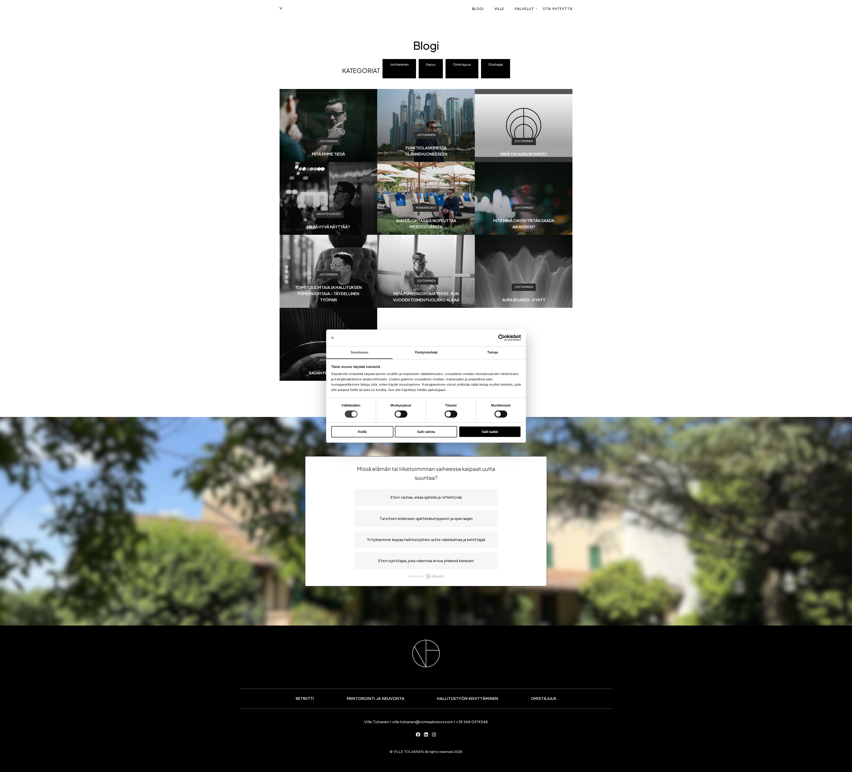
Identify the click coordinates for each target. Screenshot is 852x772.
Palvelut (524, 9)
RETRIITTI (305, 698)
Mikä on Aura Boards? (523, 153)
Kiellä (362, 432)
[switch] (401, 414)
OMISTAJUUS (543, 698)
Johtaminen (399, 64)
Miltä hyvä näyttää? (328, 226)
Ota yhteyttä (557, 9)
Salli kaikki (490, 432)
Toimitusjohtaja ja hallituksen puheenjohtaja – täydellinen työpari (328, 293)
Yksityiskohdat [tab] (426, 352)
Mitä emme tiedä (328, 153)
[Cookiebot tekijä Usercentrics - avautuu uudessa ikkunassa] (501, 337)
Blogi (478, 9)
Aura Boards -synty (523, 299)
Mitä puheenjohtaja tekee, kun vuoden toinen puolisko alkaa (426, 296)
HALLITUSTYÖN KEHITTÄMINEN (467, 698)
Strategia (495, 64)
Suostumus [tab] (360, 352)
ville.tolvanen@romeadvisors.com (422, 721)
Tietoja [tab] (492, 352)
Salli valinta (426, 432)
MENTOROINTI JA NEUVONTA (375, 698)
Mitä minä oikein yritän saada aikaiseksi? (523, 223)
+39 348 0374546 (472, 721)
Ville (499, 9)
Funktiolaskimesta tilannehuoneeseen (426, 150)
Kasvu (431, 64)
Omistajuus (462, 64)
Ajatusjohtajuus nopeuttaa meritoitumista (426, 223)
